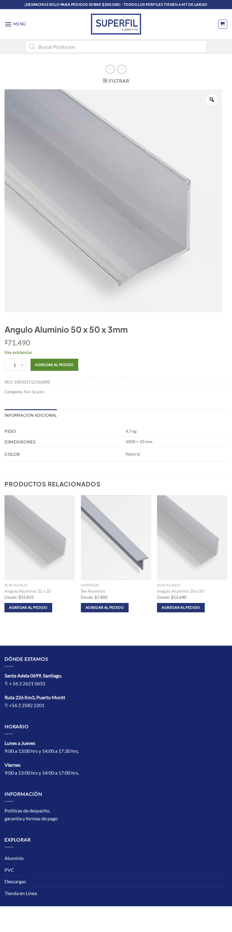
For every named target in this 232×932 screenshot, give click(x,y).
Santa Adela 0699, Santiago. (34, 675)
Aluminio (14, 858)
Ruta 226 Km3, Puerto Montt (35, 697)
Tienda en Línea (21, 893)
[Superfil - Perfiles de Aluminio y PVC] (116, 24)
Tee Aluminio (93, 591)
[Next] (227, 559)
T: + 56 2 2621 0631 (25, 683)
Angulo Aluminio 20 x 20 (180, 591)
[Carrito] (222, 24)
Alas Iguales (34, 391)
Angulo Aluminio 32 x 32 (28, 591)
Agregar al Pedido (54, 364)
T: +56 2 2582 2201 (24, 705)
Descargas (15, 881)
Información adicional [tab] (31, 415)
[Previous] (4, 559)
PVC (9, 870)
